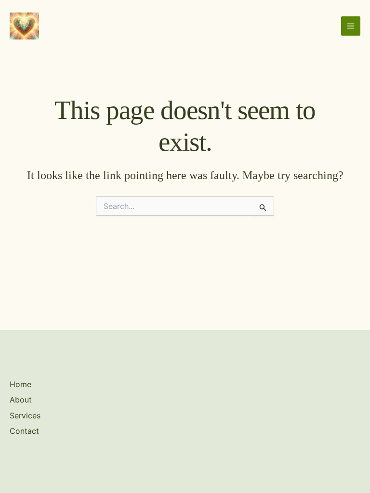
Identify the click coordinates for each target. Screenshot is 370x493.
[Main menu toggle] (350, 26)
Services (25, 415)
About (21, 399)
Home (20, 384)
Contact (24, 431)
